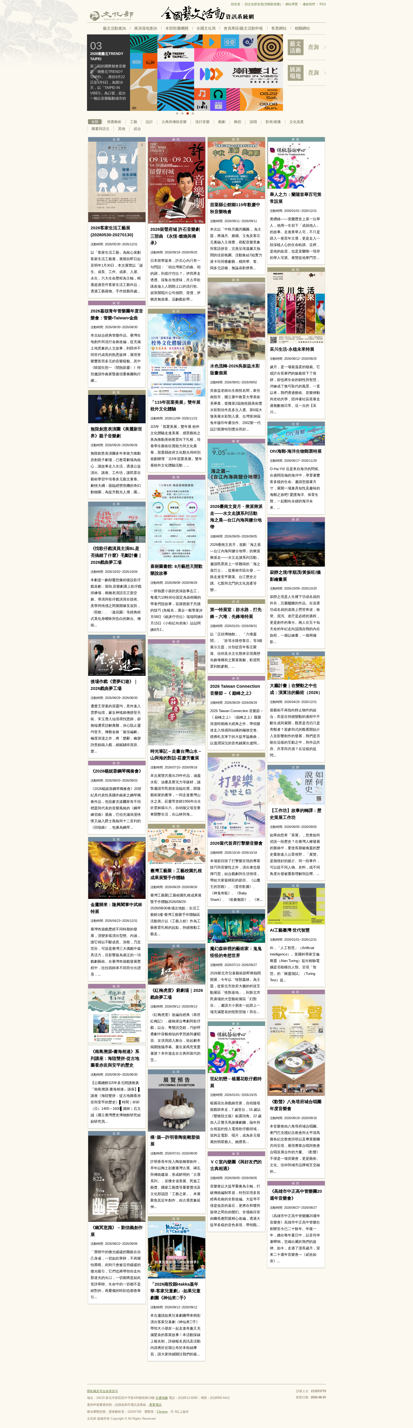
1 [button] (177, 113)
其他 (121, 129)
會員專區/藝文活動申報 (243, 28)
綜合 (137, 129)
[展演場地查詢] (307, 73)
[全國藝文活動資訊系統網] (206, 13)
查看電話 (155, 1405)
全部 (94, 122)
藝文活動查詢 (114, 28)
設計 (149, 122)
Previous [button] (94, 73)
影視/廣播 (273, 122)
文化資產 (296, 122)
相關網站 (302, 28)
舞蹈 (237, 122)
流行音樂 (202, 122)
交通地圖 (161, 1398)
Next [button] (276, 73)
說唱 (253, 122)
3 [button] (187, 113)
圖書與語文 (100, 129)
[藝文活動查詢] (307, 47)
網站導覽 (291, 4)
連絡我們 (309, 4)
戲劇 (221, 122)
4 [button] (193, 113)
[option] (185, 72)
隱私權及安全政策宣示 (102, 1391)
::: (88, 2)
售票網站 (279, 28)
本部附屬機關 (176, 28)
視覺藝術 (114, 122)
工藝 (133, 122)
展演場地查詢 (145, 28)
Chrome (162, 1411)
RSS (323, 4)
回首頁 (235, 4)
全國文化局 (206, 28)
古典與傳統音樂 (174, 122)
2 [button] (182, 113)
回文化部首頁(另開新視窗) (263, 4)
